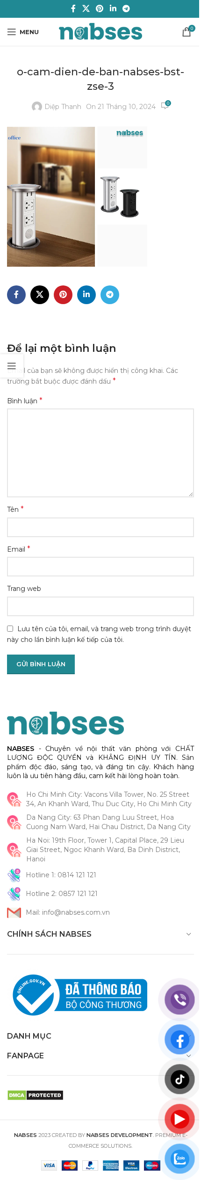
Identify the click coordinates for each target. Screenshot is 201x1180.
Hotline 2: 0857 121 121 (62, 893)
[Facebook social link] (73, 8)
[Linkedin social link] (113, 8)
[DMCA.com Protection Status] (35, 1095)
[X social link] (86, 8)
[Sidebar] (11, 366)
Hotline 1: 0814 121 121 (61, 875)
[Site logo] (101, 31)
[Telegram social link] (126, 8)
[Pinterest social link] (100, 8)
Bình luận (25, 400)
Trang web (24, 588)
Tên (15, 509)
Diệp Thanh (62, 106)
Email (18, 549)
